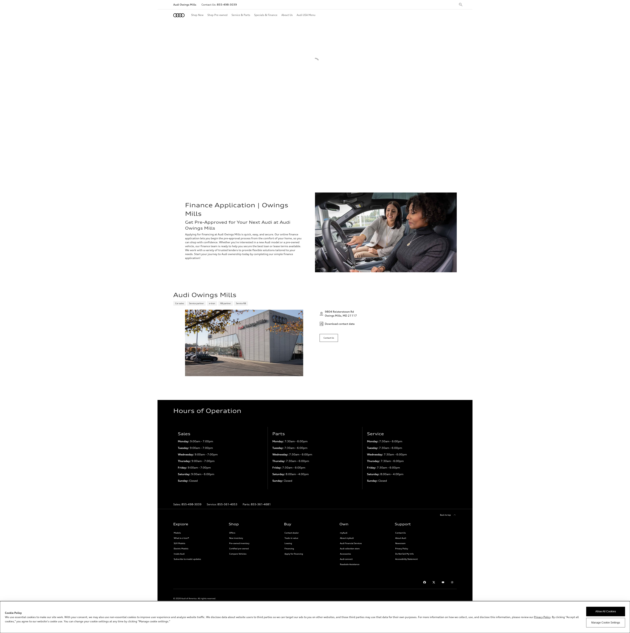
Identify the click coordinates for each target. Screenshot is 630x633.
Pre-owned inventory (239, 543)
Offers (232, 533)
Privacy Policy (401, 548)
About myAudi (347, 538)
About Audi (400, 538)
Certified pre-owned (239, 548)
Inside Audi (179, 554)
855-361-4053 (227, 504)
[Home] (179, 15)
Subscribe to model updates (187, 559)
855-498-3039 (227, 4)
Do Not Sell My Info (404, 554)
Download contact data (340, 323)
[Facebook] (424, 582)
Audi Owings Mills (184, 4)
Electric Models (181, 548)
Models (177, 533)
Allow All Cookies (605, 611)
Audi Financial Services (351, 543)
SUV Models (179, 543)
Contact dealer (291, 533)
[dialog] (315, 617)
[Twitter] (433, 582)
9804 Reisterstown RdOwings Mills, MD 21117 (341, 313)
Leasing (288, 543)
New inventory (236, 538)
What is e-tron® (181, 538)
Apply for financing (293, 554)
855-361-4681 (261, 504)
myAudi (343, 533)
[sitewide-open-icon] (461, 5)
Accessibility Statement (406, 559)
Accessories (345, 554)
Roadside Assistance (349, 564)
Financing (289, 548)
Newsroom (400, 543)
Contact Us (400, 533)
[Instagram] (452, 582)
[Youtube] (443, 582)
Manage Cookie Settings (605, 622)
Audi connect (346, 559)
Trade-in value (291, 538)
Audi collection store (350, 548)
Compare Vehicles (237, 554)
